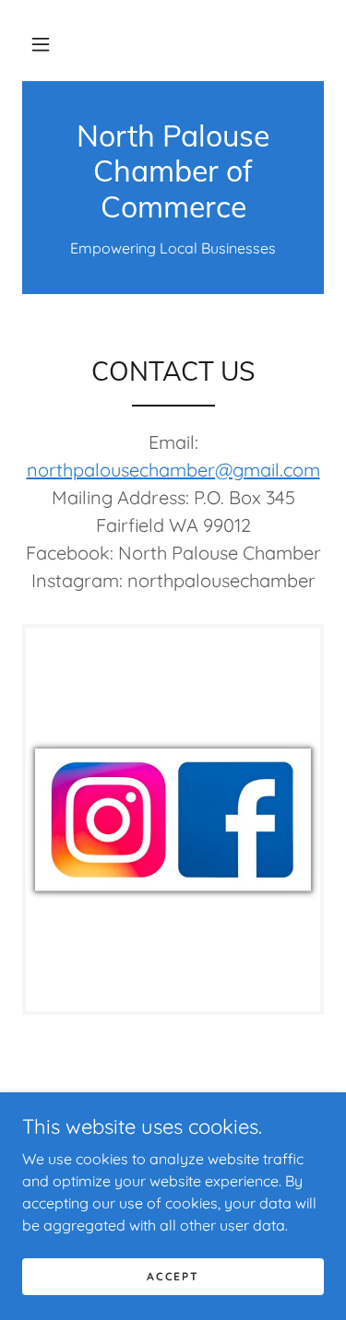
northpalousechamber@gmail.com (173, 469)
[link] (173, 171)
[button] (40, 44)
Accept (172, 1276)
